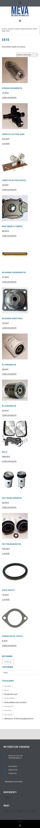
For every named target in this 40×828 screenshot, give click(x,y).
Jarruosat (8, 714)
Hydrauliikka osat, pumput (15, 702)
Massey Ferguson (26, 29)
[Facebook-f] (20, 825)
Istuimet (7, 710)
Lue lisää (5, 143)
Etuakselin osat (10, 694)
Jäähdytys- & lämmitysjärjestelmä (18, 718)
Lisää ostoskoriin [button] (9, 97)
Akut (6, 690)
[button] (20, 2)
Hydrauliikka (9, 698)
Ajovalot (7, 686)
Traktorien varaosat (14, 29)
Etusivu (4, 29)
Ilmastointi (8, 706)
